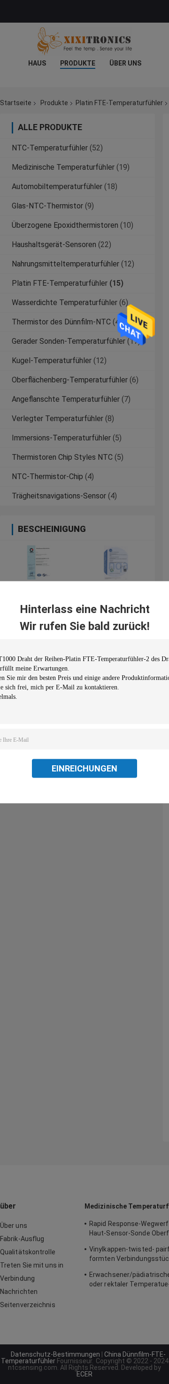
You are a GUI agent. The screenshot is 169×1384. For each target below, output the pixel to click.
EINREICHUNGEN (84, 768)
